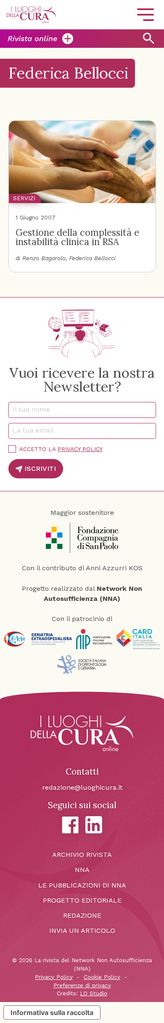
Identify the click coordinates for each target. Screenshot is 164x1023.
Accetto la (61, 449)
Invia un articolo (82, 930)
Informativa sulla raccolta (52, 1012)
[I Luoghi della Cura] (31, 14)
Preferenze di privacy (82, 985)
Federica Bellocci (92, 258)
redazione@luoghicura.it (82, 787)
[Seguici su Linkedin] (93, 824)
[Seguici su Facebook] (70, 825)
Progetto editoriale (82, 900)
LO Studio (93, 993)
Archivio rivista (82, 855)
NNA (82, 870)
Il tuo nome (34, 409)
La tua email (36, 430)
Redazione (82, 915)
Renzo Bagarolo (44, 258)
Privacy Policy (80, 449)
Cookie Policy (102, 977)
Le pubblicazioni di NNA (82, 885)
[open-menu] (145, 14)
